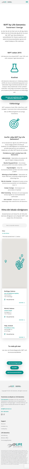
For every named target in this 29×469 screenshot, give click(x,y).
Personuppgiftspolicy (6, 440)
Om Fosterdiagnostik (15, 363)
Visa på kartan (10, 299)
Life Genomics (4, 399)
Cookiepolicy (4, 428)
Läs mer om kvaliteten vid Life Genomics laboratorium (14, 97)
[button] (21, 267)
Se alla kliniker (5, 233)
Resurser (3, 423)
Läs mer (21, 302)
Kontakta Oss (4, 426)
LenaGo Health (8, 310)
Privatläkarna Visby (9, 327)
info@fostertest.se (6, 408)
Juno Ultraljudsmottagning (11, 293)
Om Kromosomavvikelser (14, 372)
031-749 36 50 (4, 411)
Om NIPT (14, 367)
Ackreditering (4, 435)
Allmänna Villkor (4, 437)
